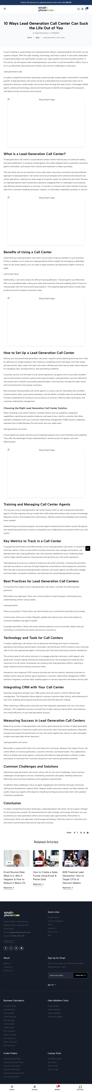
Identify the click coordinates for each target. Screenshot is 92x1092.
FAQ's (50, 925)
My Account (8, 971)
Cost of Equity (9, 1010)
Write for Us (52, 932)
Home (29, 38)
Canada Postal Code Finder (14, 1073)
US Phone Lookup (54, 1059)
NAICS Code (53, 1066)
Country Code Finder (12, 1066)
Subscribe (79, 975)
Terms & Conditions (55, 921)
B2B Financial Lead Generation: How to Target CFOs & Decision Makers (73, 877)
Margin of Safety (10, 1035)
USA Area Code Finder (12, 1059)
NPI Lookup (52, 1062)
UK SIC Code (53, 1070)
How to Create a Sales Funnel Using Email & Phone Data (45, 876)
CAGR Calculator (10, 1017)
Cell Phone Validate (55, 1017)
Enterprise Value (10, 1006)
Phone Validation (54, 1013)
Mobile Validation (54, 1010)
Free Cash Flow (10, 1038)
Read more (8, 888)
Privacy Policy (53, 917)
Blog (37, 38)
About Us (7, 963)
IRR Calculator (9, 1020)
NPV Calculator (9, 1031)
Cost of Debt (9, 1013)
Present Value (9, 1028)
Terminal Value (9, 1024)
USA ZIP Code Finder (12, 1070)
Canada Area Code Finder (13, 1062)
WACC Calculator (10, 1042)
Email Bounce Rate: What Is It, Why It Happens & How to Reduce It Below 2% (14, 877)
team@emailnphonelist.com (19, 932)
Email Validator (53, 1006)
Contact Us (8, 941)
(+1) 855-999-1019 (16, 936)
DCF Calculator (9, 1046)
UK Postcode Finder (11, 1077)
